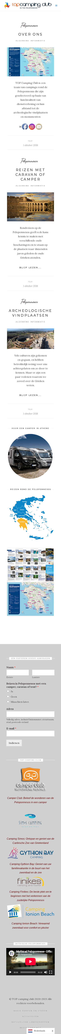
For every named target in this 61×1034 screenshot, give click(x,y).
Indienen (14, 742)
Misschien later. (20, 701)
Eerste (9, 677)
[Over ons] (30, 61)
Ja (12, 691)
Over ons (30, 34)
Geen (14, 696)
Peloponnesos (29, 25)
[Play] (10, 972)
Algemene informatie (31, 41)
